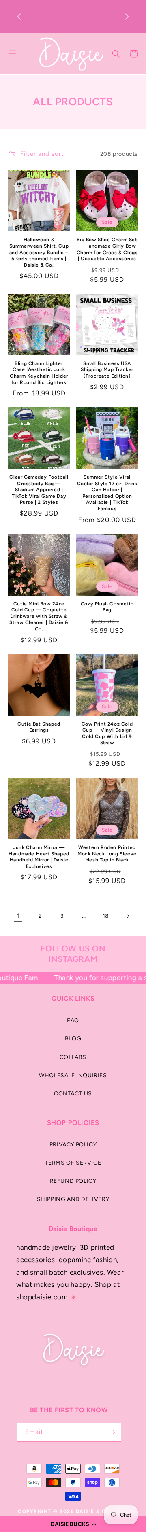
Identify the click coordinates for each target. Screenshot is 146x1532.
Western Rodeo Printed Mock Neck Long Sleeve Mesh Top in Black (107, 854)
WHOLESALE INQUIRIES (73, 1075)
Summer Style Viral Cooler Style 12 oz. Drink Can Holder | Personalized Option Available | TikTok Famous (107, 492)
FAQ (73, 1020)
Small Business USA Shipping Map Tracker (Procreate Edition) (107, 370)
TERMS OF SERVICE (73, 1162)
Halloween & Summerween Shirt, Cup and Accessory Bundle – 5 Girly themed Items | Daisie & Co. (39, 252)
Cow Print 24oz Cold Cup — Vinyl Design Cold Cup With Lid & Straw (107, 733)
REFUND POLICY (73, 1181)
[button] (73, 1524)
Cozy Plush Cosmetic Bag (107, 607)
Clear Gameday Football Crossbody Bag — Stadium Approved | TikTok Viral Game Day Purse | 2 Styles (38, 489)
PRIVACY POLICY (73, 1144)
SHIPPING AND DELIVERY (73, 1199)
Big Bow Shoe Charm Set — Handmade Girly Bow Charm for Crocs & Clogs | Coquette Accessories (107, 249)
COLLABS (73, 1057)
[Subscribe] (112, 1432)
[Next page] (128, 916)
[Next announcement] (127, 16)
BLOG (73, 1038)
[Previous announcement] (19, 16)
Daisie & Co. (94, 1511)
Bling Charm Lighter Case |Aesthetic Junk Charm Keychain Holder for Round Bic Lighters (39, 373)
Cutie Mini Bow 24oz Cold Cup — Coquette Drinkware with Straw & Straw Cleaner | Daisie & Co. (38, 616)
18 (106, 915)
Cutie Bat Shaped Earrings (38, 727)
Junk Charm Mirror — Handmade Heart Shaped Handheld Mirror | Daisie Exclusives (39, 857)
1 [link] (18, 915)
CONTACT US (73, 1093)
